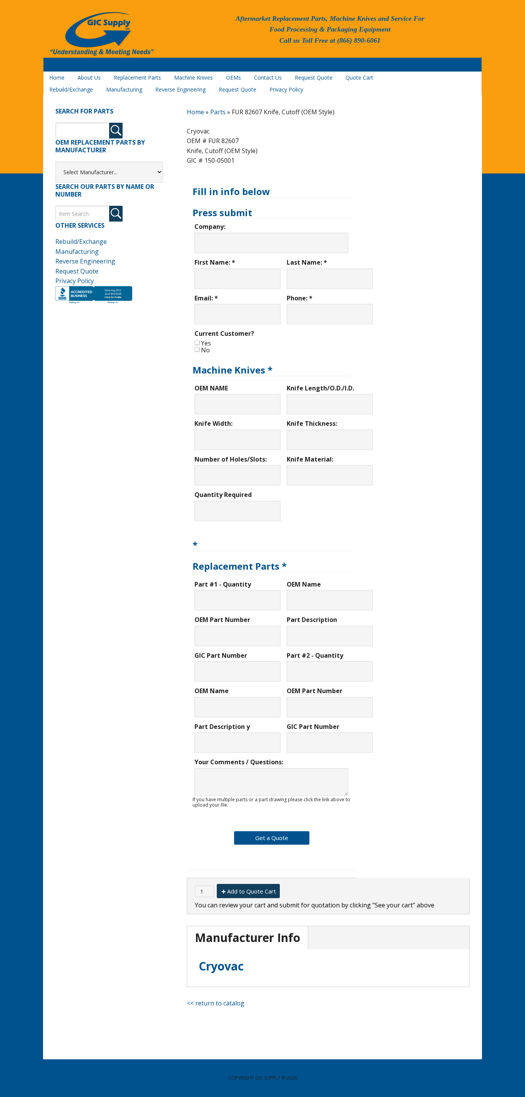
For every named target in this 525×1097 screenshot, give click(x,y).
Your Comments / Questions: (238, 762)
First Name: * (214, 262)
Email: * (206, 298)
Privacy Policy (74, 281)
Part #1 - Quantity (222, 584)
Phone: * (299, 298)
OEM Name (304, 584)
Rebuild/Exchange (81, 241)
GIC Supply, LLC (101, 34)
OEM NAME (211, 388)
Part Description (312, 619)
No (205, 350)
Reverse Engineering (85, 261)
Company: (209, 226)
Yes (206, 343)
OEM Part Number (222, 619)
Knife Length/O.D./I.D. (320, 388)
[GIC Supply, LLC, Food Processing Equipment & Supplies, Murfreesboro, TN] (93, 303)
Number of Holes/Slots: (230, 459)
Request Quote (76, 271)
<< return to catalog (215, 1003)
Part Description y (222, 726)
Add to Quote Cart (251, 891)
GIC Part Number (220, 655)
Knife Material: (310, 459)
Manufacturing (77, 251)
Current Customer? (224, 333)
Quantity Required (223, 494)
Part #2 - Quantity (315, 655)
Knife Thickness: (312, 423)
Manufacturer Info (247, 937)
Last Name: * (307, 262)
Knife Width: (213, 423)
